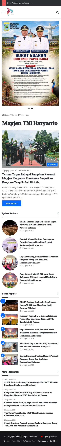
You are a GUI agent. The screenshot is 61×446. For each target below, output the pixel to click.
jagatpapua (9, 170)
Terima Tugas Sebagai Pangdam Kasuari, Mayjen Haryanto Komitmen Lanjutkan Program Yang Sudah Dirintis (28, 178)
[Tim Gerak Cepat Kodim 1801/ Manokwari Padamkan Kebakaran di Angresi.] (10, 347)
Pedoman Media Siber (47, 441)
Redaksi (7, 441)
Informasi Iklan (29, 441)
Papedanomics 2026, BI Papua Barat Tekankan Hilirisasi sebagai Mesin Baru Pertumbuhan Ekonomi (38, 277)
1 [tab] (29, 108)
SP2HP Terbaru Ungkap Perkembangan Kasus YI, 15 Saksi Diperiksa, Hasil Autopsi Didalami (38, 224)
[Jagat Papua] (10, 12)
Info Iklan (16, 441)
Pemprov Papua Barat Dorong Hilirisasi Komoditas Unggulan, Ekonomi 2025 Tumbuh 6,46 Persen (38, 319)
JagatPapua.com (50, 436)
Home (7, 115)
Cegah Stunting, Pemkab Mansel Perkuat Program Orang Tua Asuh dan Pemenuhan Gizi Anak (39, 259)
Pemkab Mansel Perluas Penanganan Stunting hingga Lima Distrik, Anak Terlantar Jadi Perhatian (37, 242)
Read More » (12, 203)
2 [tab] (32, 108)
